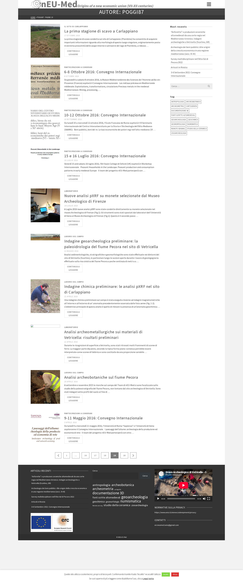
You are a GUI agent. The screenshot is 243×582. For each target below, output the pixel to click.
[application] (183, 485)
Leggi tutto (148, 578)
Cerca (95, 470)
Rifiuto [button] (175, 574)
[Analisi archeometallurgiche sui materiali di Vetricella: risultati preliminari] (45, 341)
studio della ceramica (197, 128)
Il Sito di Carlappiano (76, 26)
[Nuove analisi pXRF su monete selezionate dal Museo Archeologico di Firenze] (45, 205)
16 (85, 455)
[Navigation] (208, 4)
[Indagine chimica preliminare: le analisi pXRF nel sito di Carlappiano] (45, 295)
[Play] (158, 498)
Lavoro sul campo (74, 236)
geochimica (193, 119)
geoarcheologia (178, 119)
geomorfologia (178, 124)
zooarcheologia (178, 133)
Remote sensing (178, 128)
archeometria (177, 106)
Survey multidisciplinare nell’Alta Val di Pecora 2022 (189, 60)
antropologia (177, 101)
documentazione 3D (179, 110)
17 (95, 455)
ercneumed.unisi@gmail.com (167, 525)
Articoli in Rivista (179, 67)
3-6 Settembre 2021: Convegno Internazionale (185, 74)
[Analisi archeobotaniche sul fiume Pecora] (45, 386)
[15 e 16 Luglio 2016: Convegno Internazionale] (45, 153)
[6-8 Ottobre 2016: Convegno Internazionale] (45, 81)
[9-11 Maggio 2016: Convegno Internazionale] (45, 427)
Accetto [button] (165, 574)
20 (124, 455)
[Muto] (204, 498)
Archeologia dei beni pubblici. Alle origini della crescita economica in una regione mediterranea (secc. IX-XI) (190, 50)
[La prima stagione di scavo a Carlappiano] (45, 40)
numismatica (192, 124)
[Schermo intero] (208, 498)
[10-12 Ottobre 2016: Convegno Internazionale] (45, 124)
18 (105, 455)
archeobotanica (193, 101)
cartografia (191, 106)
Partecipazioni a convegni (78, 67)
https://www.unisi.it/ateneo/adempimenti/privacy (175, 512)
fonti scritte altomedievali (183, 115)
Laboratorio (71, 191)
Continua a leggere (73, 52)
